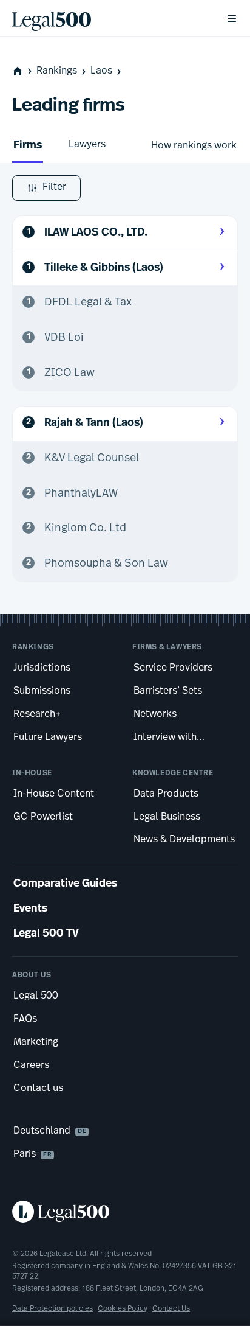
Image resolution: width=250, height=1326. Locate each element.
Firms (27, 146)
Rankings (56, 71)
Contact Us (171, 1309)
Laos (101, 71)
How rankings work (194, 146)
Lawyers (87, 145)
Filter (54, 187)
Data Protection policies (52, 1309)
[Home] (109, 18)
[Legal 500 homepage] (125, 1212)
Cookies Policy (122, 1309)
